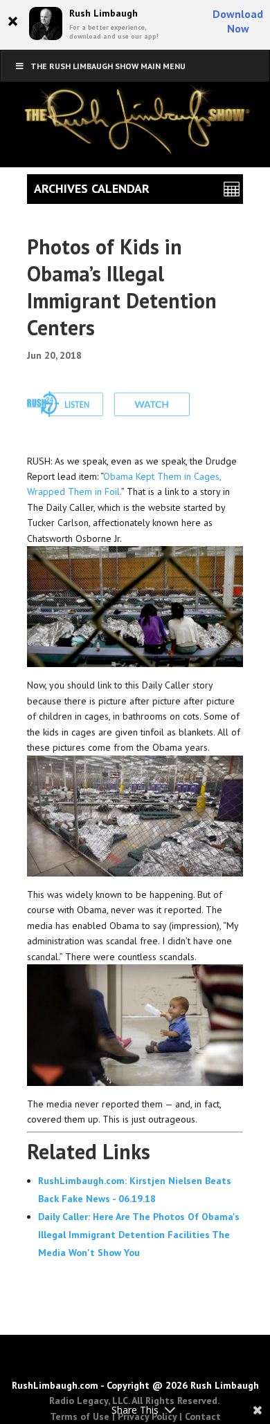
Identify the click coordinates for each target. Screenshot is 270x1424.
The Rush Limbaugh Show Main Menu (108, 66)
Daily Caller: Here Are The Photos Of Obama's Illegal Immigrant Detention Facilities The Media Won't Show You (139, 1234)
